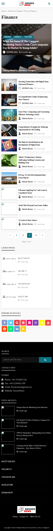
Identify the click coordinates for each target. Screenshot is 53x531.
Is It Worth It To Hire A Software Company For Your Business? (33, 421)
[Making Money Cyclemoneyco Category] (26, 64)
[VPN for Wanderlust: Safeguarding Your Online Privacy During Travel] (7, 437)
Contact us (23, 517)
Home (3, 11)
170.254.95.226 (24, 284)
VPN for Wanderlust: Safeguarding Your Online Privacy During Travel (34, 434)
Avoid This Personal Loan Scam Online (33, 205)
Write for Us (35, 517)
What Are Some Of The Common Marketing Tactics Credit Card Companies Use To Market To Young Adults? (25, 44)
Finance (7, 37)
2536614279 (7, 493)
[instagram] (36, 323)
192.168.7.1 (22, 271)
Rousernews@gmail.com (21, 387)
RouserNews (18, 391)
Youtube (28, 37)
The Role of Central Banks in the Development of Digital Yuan (30, 143)
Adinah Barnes (27, 118)
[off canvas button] (3, 3)
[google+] (17, 323)
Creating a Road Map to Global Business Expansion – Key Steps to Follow (31, 447)
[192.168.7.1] (9, 271)
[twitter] (11, 323)
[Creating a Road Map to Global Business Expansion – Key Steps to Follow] (7, 449)
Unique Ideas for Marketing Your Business (32, 407)
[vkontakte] (17, 329)
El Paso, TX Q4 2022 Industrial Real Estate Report (32, 176)
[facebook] (4, 323)
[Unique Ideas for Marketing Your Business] (7, 411)
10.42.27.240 (23, 296)
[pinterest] (23, 323)
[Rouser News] (26, 509)
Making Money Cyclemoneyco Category (19, 70)
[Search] (49, 3)
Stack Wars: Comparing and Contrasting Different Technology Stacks (33, 113)
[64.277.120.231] (9, 258)
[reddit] (4, 329)
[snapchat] (42, 323)
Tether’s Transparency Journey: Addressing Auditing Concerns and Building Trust (31, 160)
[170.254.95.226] (9, 284)
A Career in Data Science (27, 220)
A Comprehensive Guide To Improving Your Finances (32, 98)
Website (17, 37)
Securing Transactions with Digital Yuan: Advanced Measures (33, 83)
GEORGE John (12, 52)
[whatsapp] (11, 329)
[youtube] (48, 323)
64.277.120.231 (24, 258)
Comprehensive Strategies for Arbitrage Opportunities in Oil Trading (33, 128)
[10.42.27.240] (9, 296)
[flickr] (29, 323)
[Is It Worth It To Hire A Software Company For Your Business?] (7, 424)
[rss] (23, 329)
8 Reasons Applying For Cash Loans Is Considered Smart (32, 191)
